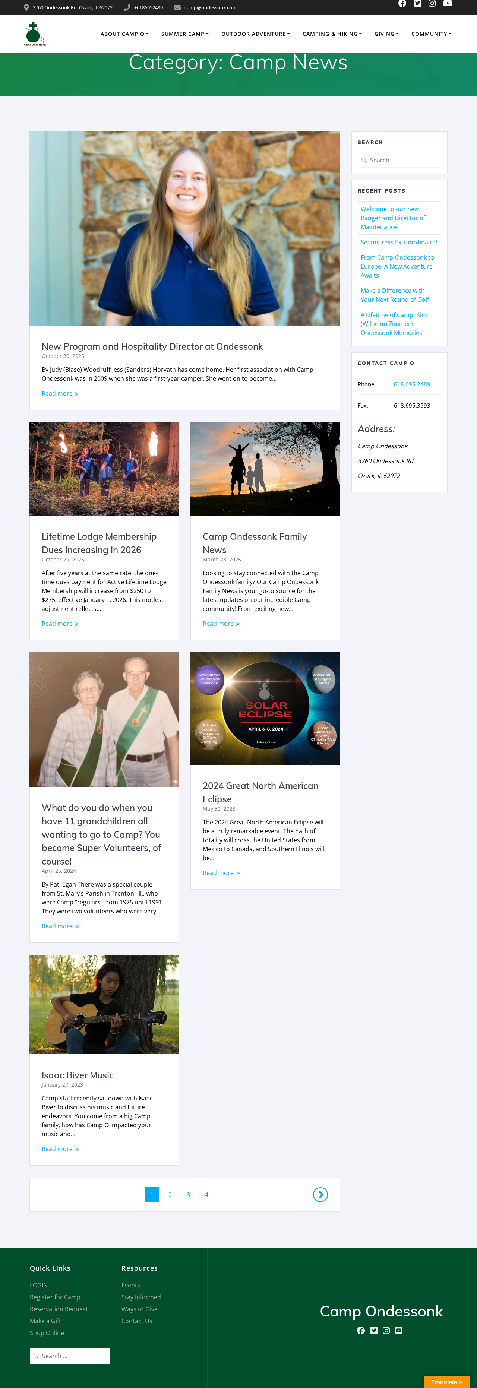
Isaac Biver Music (78, 1075)
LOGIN (39, 1285)
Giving (385, 33)
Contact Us (136, 1321)
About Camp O (123, 33)
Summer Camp (183, 33)
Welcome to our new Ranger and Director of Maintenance (393, 218)
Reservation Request (59, 1309)
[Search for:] (399, 160)
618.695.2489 (412, 384)
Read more (57, 393)
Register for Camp (55, 1297)
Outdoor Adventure (253, 33)
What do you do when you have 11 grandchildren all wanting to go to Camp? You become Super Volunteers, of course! (101, 834)
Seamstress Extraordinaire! (399, 242)
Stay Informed (141, 1297)
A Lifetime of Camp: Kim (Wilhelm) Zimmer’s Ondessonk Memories (394, 324)
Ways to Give (139, 1309)
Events (130, 1285)
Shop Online (47, 1333)
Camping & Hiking (330, 33)
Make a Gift (45, 1321)
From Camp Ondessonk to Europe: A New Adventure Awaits (397, 266)
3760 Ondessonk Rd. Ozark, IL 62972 (73, 7)
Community (429, 33)
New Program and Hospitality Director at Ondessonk (152, 346)
